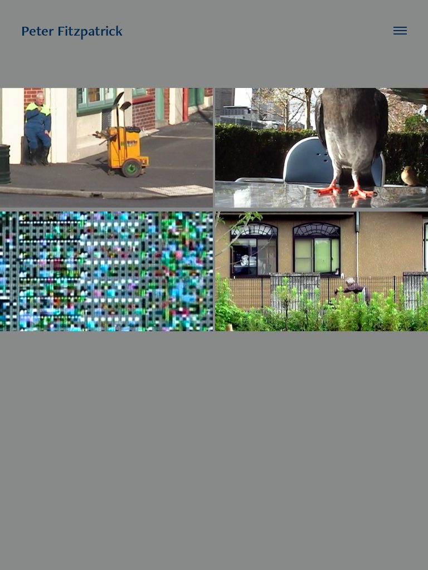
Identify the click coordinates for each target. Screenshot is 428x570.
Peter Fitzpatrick (72, 30)
